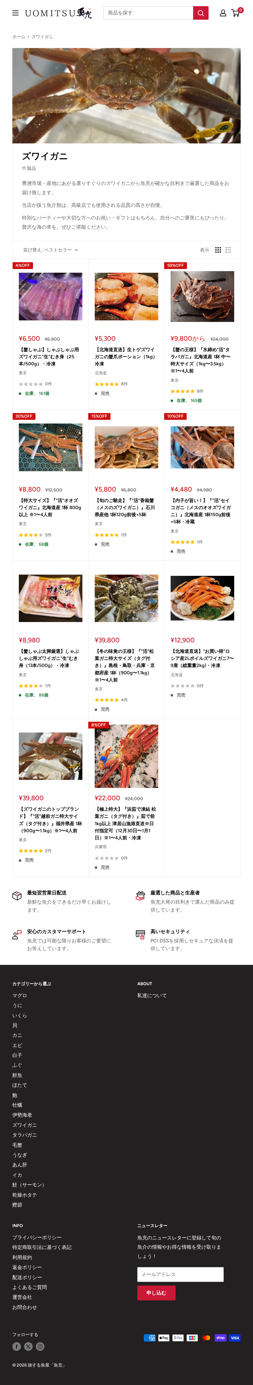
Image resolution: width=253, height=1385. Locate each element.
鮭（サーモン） (29, 1185)
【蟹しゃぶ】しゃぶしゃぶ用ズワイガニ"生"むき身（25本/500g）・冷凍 (49, 357)
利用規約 (22, 1257)
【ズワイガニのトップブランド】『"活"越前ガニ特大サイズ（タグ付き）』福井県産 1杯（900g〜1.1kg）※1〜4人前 (50, 819)
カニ (17, 1035)
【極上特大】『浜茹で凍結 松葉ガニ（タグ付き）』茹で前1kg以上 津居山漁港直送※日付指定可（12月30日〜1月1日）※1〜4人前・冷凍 (125, 823)
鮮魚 (17, 1075)
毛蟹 (17, 1145)
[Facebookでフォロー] (16, 1346)
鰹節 (17, 1205)
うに (17, 1005)
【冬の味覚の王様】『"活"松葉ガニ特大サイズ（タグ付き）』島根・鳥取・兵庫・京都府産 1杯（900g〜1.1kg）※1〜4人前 (125, 665)
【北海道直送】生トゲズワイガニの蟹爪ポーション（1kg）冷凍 (126, 357)
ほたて (19, 1085)
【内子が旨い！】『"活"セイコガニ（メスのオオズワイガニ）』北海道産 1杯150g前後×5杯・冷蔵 (201, 511)
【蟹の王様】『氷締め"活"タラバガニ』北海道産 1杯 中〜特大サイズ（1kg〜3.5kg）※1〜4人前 (200, 360)
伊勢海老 (22, 1115)
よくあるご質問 (29, 1287)
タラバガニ (24, 1135)
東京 (23, 373)
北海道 (101, 373)
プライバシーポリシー (37, 1237)
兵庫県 (101, 847)
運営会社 (22, 1297)
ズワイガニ (42, 36)
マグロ (19, 995)
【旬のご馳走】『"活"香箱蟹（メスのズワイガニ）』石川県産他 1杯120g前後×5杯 (125, 508)
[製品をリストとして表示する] (228, 250)
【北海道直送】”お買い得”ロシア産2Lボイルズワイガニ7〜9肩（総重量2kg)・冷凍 (202, 658)
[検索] (201, 13)
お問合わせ (24, 1307)
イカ (17, 1175)
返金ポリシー (27, 1267)
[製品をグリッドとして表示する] (218, 250)
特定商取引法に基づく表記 (42, 1247)
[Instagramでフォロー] (40, 1346)
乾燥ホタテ (24, 1195)
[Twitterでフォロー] (28, 1346)
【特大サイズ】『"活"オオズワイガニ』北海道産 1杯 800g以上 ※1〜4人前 (50, 508)
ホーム (18, 36)
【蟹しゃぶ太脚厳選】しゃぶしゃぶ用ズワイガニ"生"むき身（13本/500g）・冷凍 (49, 658)
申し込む (156, 1293)
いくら (19, 1015)
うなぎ (19, 1155)
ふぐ (17, 1065)
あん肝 (19, 1165)
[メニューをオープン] (15, 12)
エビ (17, 1045)
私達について (152, 995)
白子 (17, 1055)
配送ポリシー (27, 1277)
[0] (235, 13)
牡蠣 (17, 1105)
